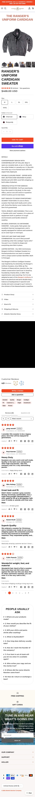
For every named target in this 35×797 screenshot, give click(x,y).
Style (4, 405)
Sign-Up (17, 740)
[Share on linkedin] (32, 441)
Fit (3, 402)
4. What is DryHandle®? (14, 637)
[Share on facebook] (21, 441)
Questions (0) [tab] (25, 413)
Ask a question (17, 395)
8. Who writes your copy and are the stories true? (17, 665)
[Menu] (2, 8)
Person (10, 405)
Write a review (17, 391)
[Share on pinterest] (29, 441)
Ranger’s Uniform (24, 277)
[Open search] (3, 418)
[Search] (6, 8)
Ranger (19, 400)
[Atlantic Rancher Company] (17, 8)
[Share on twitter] (25, 441)
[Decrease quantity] (3, 132)
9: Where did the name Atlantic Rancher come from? (16, 671)
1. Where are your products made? (14, 618)
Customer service (11, 402)
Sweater (5, 400)
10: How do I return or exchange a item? (17, 678)
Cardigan (26, 400)
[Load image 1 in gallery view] (17, 43)
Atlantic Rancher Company (13, 790)
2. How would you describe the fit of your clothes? (17, 625)
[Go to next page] (29, 593)
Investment (27, 402)
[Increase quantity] (10, 132)
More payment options (17, 150)
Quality (12, 400)
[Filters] (8, 418)
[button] (5, 88)
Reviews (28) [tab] (9, 413)
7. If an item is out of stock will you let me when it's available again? (16, 656)
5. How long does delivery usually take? (17, 642)
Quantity (4, 128)
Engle (19, 402)
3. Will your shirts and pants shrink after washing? (15, 631)
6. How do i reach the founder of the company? (16, 649)
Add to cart (17, 140)
